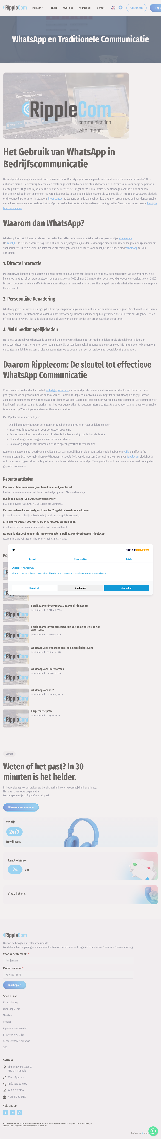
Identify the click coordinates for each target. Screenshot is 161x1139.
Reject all (34, 588)
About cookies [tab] (80, 559)
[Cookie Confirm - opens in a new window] (137, 550)
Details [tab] (129, 559)
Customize (80, 588)
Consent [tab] (32, 559)
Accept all (126, 588)
